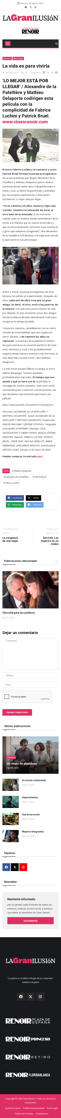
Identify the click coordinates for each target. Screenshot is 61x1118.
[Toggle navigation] (8, 43)
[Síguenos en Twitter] (31, 7)
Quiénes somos (13, 1108)
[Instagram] (23, 867)
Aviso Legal (52, 1108)
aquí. (40, 456)
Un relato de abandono (22, 763)
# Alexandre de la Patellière (16, 477)
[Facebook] (6, 867)
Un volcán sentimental (34, 780)
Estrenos (7, 58)
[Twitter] (15, 867)
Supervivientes (30, 797)
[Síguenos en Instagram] (35, 7)
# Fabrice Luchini (11, 483)
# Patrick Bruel (39, 477)
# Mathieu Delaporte (21, 470)
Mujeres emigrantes (33, 831)
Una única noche (31, 814)
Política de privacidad (33, 1108)
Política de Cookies (24, 1113)
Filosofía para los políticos (18, 612)
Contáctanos (42, 1113)
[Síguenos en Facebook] (26, 7)
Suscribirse (31, 920)
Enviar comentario (17, 712)
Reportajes (18, 58)
